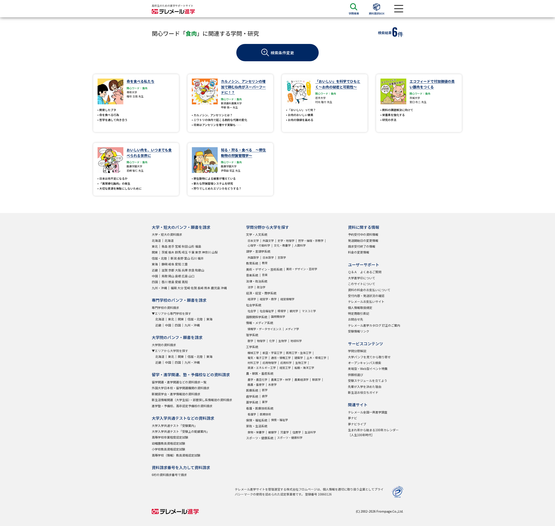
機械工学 (253, 353)
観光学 (294, 311)
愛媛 (178, 282)
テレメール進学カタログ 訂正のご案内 (374, 325)
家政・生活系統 (256, 426)
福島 (198, 246)
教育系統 (252, 263)
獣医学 (316, 380)
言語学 (282, 257)
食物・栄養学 (256, 432)
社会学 (252, 311)
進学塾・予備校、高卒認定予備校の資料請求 (182, 406)
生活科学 (310, 432)
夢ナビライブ (357, 424)
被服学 (272, 432)
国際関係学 (278, 317)
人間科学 (300, 245)
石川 (194, 258)
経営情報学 (287, 299)
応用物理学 (270, 363)
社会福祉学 (267, 311)
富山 (187, 258)
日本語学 (268, 257)
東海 (155, 264)
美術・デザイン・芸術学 (301, 269)
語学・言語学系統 (258, 251)
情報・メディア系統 (259, 323)
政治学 (261, 287)
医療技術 (265, 414)
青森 (165, 246)
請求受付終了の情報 (361, 246)
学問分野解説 (357, 351)
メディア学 (292, 329)
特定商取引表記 (358, 313)
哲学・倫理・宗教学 (310, 241)
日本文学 (253, 241)
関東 (155, 252)
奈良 (191, 270)
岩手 (171, 246)
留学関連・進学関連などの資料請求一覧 (179, 382)
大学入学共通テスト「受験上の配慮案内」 (180, 431)
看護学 (252, 414)
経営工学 (285, 368)
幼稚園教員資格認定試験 (168, 443)
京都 (171, 270)
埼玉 (185, 252)
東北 (155, 246)
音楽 (265, 275)
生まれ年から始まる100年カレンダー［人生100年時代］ (373, 432)
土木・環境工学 (316, 358)
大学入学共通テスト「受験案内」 (174, 425)
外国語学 (253, 257)
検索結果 (385, 32)
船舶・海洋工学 (304, 368)
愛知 (178, 264)
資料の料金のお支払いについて (369, 290)
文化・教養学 (282, 245)
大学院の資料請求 (164, 345)
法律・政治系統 (256, 281)
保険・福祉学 (279, 420)
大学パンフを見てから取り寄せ (369, 357)
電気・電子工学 (257, 358)
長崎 (201, 288)
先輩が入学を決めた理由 (364, 386)
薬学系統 (252, 402)
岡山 (171, 276)
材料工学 (253, 363)
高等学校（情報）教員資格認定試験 (176, 455)
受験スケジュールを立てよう (367, 380)
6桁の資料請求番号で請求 (169, 475)
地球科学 (296, 341)
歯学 (265, 396)
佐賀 (194, 288)
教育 (265, 263)
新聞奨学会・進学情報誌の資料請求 (176, 394)
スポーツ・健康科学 (289, 438)
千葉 (191, 252)
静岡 (165, 264)
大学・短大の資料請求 (167, 234)
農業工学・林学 (281, 380)
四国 (155, 282)
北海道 (156, 240)
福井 (201, 258)
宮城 (178, 246)
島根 (178, 276)
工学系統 (252, 347)
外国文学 (268, 241)
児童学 (284, 432)
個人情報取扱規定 (360, 307)
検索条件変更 (282, 52)
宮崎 (187, 288)
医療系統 (252, 390)
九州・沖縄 (159, 288)
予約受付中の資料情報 (363, 234)
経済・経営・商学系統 (261, 293)
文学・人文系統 (256, 234)
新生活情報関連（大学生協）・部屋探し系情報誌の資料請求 (192, 400)
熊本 (207, 288)
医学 (265, 390)
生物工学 (301, 363)
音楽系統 (252, 275)
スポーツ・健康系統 (259, 438)
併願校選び (355, 375)
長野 (180, 258)
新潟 (174, 258)
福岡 (174, 288)
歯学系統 (252, 396)
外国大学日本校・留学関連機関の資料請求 (180, 388)
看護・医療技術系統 (259, 408)
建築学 (298, 358)
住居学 (296, 432)
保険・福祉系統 (256, 420)
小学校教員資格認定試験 (168, 449)
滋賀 (165, 270)
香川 (165, 282)
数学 (250, 341)
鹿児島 (215, 288)
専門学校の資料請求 (165, 307)
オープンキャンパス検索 (364, 363)
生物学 (282, 341)
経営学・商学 (268, 299)
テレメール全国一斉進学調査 (367, 412)
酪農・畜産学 (256, 384)
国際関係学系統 (256, 317)
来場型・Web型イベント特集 (368, 368)
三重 (185, 264)
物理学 (261, 341)
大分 (180, 288)
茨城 (165, 252)
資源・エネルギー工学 (262, 368)
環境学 (282, 311)
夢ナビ (352, 418)
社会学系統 (253, 305)
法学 (250, 287)
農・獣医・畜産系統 (259, 373)
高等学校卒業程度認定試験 (170, 437)
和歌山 (199, 270)
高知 (185, 282)
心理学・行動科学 (259, 245)
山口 (191, 276)
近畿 (155, 270)
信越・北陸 (159, 258)
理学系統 (252, 335)
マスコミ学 (309, 311)
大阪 (178, 270)
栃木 (171, 252)
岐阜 (171, 264)
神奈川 (206, 252)
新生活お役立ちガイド (363, 392)
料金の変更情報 (358, 252)
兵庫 (185, 270)
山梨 (215, 252)
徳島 (171, 282)
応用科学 (286, 363)
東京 (198, 252)
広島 (185, 276)
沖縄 (224, 288)
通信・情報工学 (281, 358)
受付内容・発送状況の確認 (366, 296)
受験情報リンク (358, 331)
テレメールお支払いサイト (366, 301)
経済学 (252, 299)
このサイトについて (361, 284)
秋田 (185, 246)
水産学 (272, 384)
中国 (155, 276)
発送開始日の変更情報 (363, 240)
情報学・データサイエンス (264, 329)
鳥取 (165, 276)
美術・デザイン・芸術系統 (264, 269)
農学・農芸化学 (257, 380)
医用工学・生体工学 (298, 353)
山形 (191, 246)
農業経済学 (301, 380)
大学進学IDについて (361, 278)
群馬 (178, 252)
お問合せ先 (355, 319)
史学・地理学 (286, 241)
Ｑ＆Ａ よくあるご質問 (364, 272)
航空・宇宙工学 (272, 353)
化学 (272, 341)
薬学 (265, 402)
